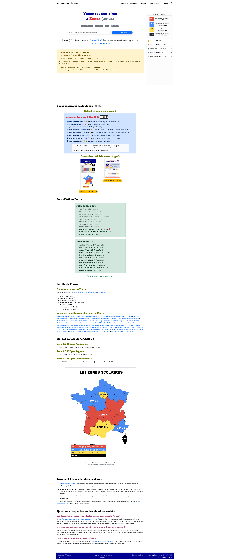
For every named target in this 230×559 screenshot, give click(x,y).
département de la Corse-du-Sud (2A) (85, 292)
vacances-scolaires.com (68, 3)
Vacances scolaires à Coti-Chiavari (97, 329)
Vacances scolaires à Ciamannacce (102, 325)
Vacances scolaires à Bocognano (118, 327)
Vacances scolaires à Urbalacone (67, 321)
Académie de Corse (100, 43)
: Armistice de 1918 (95, 232)
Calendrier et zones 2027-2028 (112, 180)
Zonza (107, 26)
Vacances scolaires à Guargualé (114, 321)
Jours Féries (99, 26)
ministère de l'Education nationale (101, 541)
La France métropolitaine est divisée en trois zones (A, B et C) (79, 519)
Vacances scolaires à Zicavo (123, 323)
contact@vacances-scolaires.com (102, 555)
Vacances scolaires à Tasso (79, 327)
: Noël (90, 234)
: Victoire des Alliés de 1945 (94, 252)
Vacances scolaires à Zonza (65, 316)
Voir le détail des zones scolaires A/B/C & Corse (100, 464)
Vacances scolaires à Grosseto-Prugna (91, 321)
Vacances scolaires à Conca (98, 327)
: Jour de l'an (91, 245)
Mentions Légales (151, 555)
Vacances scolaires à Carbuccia (80, 325)
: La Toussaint (93, 229)
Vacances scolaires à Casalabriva (99, 331)
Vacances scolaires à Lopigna (118, 329)
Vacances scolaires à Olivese (78, 331)
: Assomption (91, 262)
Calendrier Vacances (87, 26)
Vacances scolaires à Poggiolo (103, 316)
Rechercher (123, 32)
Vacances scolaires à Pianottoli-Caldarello (100, 323)
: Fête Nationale (92, 260)
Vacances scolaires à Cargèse (75, 323)
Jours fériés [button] (155, 3)
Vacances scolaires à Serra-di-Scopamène (104, 319)
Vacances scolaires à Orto (84, 316)
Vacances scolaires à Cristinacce (79, 319)
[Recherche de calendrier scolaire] (171, 3)
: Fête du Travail (91, 250)
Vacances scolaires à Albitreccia (129, 319)
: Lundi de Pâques (91, 247)
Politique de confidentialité (165, 555)
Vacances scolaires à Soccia (123, 316)
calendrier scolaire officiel (67, 484)
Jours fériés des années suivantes (99, 276)
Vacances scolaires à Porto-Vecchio (73, 329)
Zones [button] (143, 3)
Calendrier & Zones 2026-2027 (88, 191)
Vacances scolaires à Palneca (123, 325)
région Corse (103, 292)
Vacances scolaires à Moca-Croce (122, 331)
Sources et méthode (138, 555)
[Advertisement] (100, 87)
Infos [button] (166, 3)
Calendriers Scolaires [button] (129, 3)
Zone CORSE (115, 26)
